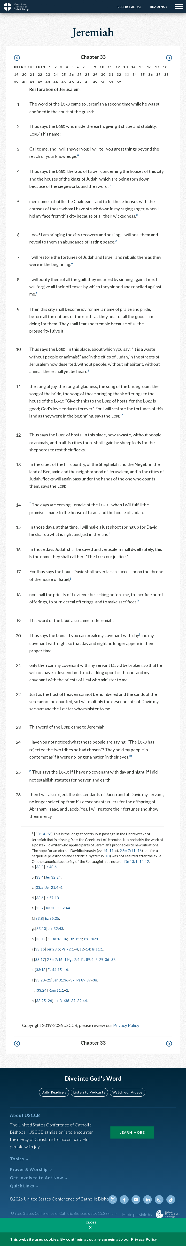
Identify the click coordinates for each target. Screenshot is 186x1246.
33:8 (39, 918)
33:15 (40, 949)
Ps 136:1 (91, 939)
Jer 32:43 (55, 928)
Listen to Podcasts (89, 1092)
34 (134, 74)
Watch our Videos (127, 1092)
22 (40, 74)
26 (71, 74)
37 (158, 74)
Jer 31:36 (60, 980)
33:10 (41, 928)
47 (79, 82)
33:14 (40, 834)
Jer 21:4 (51, 887)
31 (111, 74)
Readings (159, 6)
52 (119, 82)
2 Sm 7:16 (54, 959)
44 (56, 82)
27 (79, 74)
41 (32, 82)
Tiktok (170, 1199)
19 (16, 74)
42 (40, 82)
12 (118, 67)
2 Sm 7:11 (127, 850)
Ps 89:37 (83, 980)
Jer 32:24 (53, 877)
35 (142, 74)
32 (119, 74)
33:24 (41, 990)
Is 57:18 (52, 898)
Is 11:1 (97, 949)
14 (133, 67)
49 (95, 82)
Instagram (159, 1199)
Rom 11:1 (56, 990)
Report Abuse (129, 7)
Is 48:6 (51, 867)
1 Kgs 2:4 (71, 959)
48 (87, 82)
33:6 (40, 898)
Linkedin (147, 1199)
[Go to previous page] (19, 58)
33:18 (41, 969)
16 (149, 67)
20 (24, 74)
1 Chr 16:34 (57, 939)
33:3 (40, 867)
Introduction (30, 67)
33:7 (40, 908)
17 (157, 67)
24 (56, 74)
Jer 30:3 (52, 908)
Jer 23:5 (53, 949)
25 (64, 74)
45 (64, 82)
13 (125, 67)
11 (110, 67)
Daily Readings (54, 1092)
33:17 (40, 959)
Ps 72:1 (68, 949)
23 (48, 74)
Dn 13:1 (130, 861)
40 (24, 82)
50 (103, 82)
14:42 (144, 861)
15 (141, 67)
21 (32, 74)
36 (150, 74)
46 (71, 82)
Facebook (124, 1199)
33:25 (41, 1000)
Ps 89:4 (87, 959)
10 (102, 67)
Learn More (132, 1132)
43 (48, 82)
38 (166, 74)
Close (91, 1222)
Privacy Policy (126, 1025)
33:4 (40, 877)
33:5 (39, 887)
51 (111, 82)
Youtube (136, 1199)
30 (103, 74)
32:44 (65, 908)
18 (165, 67)
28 (87, 74)
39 (16, 82)
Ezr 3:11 (75, 939)
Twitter (112, 1199)
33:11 (41, 939)
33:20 (40, 980)
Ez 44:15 (54, 969)
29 (95, 74)
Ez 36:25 (52, 918)
